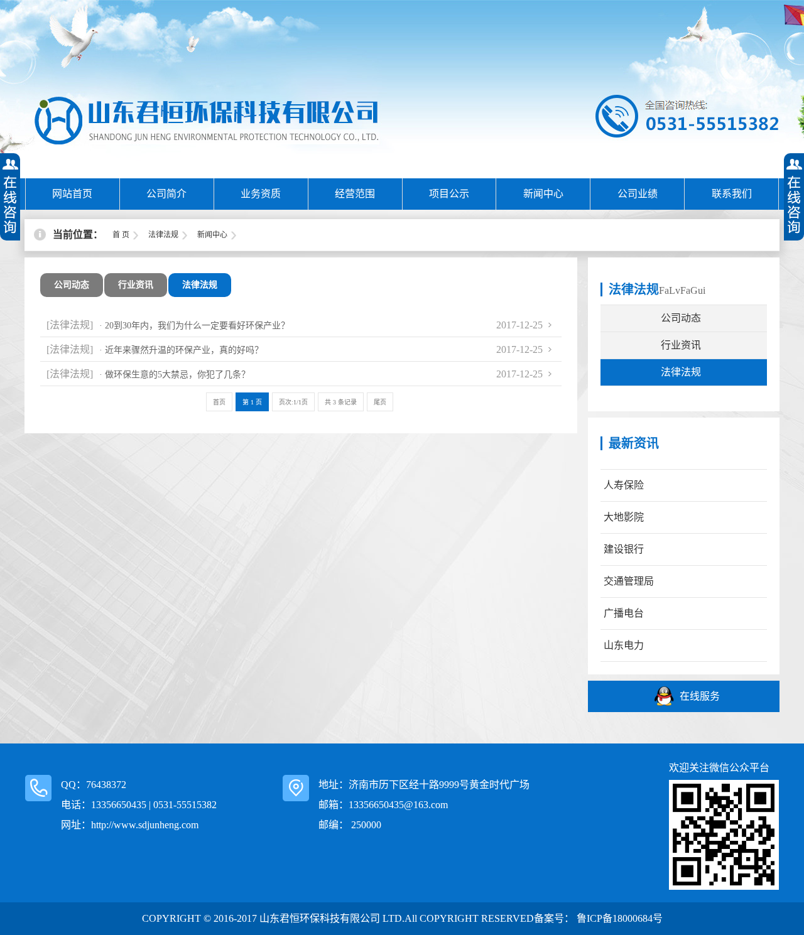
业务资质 (261, 193)
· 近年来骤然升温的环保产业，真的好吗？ (181, 350)
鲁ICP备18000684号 (618, 918)
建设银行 (624, 549)
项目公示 (449, 193)
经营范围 (355, 193)
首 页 (120, 234)
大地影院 (624, 517)
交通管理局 (629, 581)
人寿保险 (624, 485)
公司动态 (71, 284)
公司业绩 (637, 193)
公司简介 (166, 193)
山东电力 (624, 645)
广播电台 (624, 613)
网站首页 (72, 193)
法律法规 (163, 234)
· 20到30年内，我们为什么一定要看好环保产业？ (194, 325)
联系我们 (732, 193)
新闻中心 (543, 193)
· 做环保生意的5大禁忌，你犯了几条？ (174, 374)
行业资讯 (135, 284)
